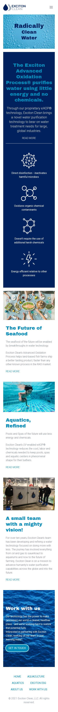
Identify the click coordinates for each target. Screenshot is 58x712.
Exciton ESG (38, 682)
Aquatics (18, 682)
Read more (29, 138)
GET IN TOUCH (17, 648)
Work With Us (38, 689)
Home (17, 676)
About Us (17, 689)
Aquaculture (35, 676)
